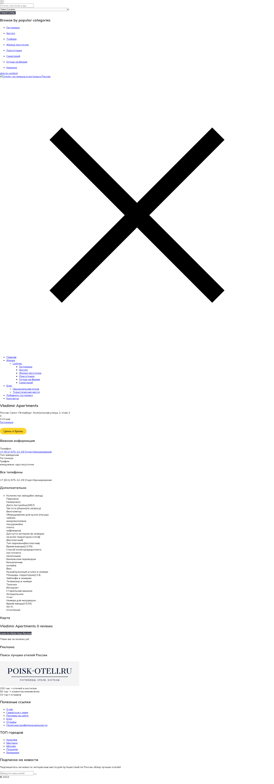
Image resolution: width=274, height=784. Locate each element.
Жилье (10, 360)
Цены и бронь (13, 431)
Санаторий (26, 382)
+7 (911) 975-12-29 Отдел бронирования (26, 451)
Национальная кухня (26, 388)
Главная (11, 357)
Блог (9, 385)
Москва (11, 746)
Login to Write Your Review (16, 633)
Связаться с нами (17, 712)
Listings (17, 363)
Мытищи (11, 742)
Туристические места (26, 392)
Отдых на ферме (29, 379)
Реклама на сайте (17, 715)
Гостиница (25, 366)
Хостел (23, 369)
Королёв (11, 739)
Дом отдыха (26, 376)
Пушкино (12, 749)
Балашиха (12, 752)
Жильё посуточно (30, 373)
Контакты (12, 398)
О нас (9, 709)
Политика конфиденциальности (26, 725)
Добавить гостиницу (19, 395)
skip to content (9, 73)
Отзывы (11, 722)
